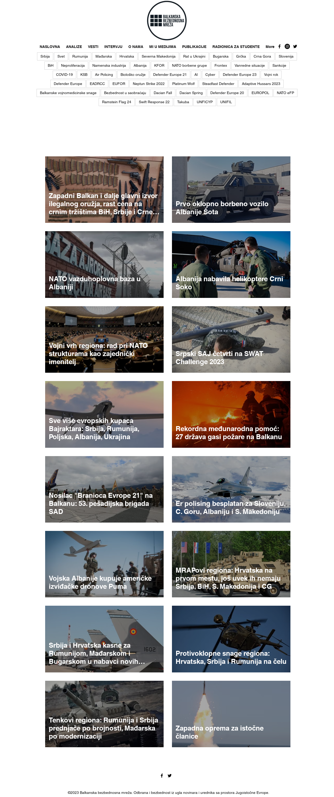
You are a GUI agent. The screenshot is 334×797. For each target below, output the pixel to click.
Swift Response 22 (154, 102)
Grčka (241, 56)
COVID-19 (64, 74)
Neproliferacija (73, 65)
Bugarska (221, 56)
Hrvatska (127, 56)
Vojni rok (271, 74)
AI (196, 74)
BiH (50, 65)
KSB (83, 74)
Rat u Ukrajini (194, 56)
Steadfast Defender (218, 84)
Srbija (45, 56)
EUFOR (118, 84)
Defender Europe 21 (170, 74)
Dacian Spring (191, 93)
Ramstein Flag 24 (116, 102)
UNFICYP (205, 102)
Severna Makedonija (159, 56)
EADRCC (97, 84)
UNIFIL (226, 102)
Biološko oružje (133, 74)
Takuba (183, 102)
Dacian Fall (163, 93)
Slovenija (286, 56)
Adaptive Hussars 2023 (261, 84)
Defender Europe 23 (240, 74)
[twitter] (295, 46)
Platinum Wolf (183, 84)
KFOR (159, 65)
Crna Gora (262, 56)
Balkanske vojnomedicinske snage (68, 93)
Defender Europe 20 (227, 93)
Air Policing (104, 74)
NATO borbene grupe (189, 65)
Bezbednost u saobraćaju (125, 93)
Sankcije (279, 65)
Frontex (220, 65)
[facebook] (279, 46)
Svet (61, 56)
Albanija (140, 65)
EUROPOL (260, 93)
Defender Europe (68, 84)
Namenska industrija (109, 65)
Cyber (210, 74)
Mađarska (104, 56)
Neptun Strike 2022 (149, 84)
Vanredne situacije (250, 65)
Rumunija (80, 56)
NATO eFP (285, 93)
